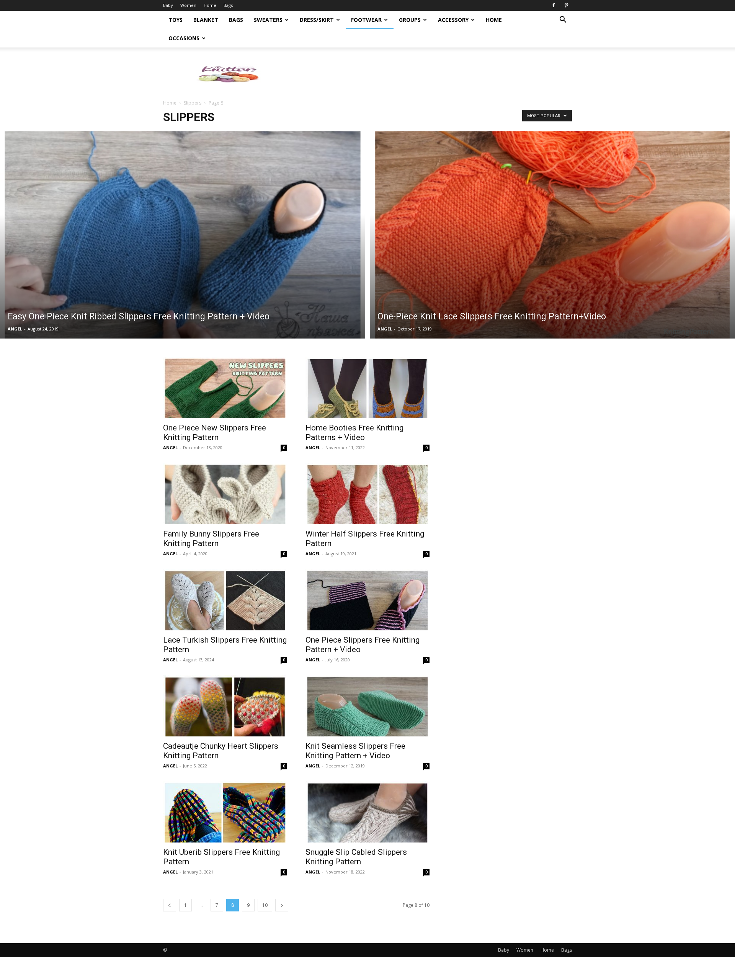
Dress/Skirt (317, 19)
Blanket (205, 19)
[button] (563, 20)
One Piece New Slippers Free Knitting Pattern (214, 432)
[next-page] (281, 905)
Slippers (192, 103)
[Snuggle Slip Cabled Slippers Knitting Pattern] (367, 811)
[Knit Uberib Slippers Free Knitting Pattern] (225, 811)
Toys (175, 19)
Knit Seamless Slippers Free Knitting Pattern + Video (355, 750)
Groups (410, 19)
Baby (168, 5)
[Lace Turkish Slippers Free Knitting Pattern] (225, 599)
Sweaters (268, 19)
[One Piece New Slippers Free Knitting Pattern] (225, 387)
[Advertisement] (432, 74)
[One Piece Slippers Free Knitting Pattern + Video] (367, 599)
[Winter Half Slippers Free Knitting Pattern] (367, 493)
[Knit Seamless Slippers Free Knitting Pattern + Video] (367, 705)
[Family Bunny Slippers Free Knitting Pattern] (225, 493)
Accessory (453, 19)
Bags (228, 5)
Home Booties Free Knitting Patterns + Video (354, 432)
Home (210, 5)
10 (265, 905)
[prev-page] (169, 905)
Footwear (366, 19)
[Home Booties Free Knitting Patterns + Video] (367, 387)
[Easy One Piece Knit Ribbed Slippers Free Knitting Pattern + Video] (182, 235)
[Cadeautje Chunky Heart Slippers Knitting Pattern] (225, 705)
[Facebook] (553, 5)
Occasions (183, 38)
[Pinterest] (566, 5)
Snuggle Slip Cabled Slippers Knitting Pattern (356, 856)
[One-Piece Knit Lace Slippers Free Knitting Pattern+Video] (552, 235)
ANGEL (15, 329)
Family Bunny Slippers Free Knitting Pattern (211, 538)
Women (188, 5)
